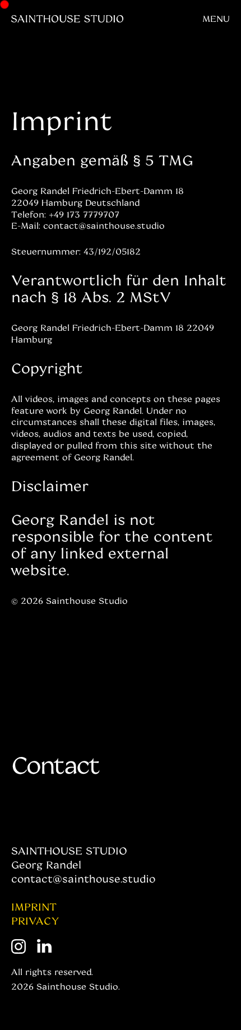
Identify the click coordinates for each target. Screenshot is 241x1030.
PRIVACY (35, 920)
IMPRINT (34, 906)
